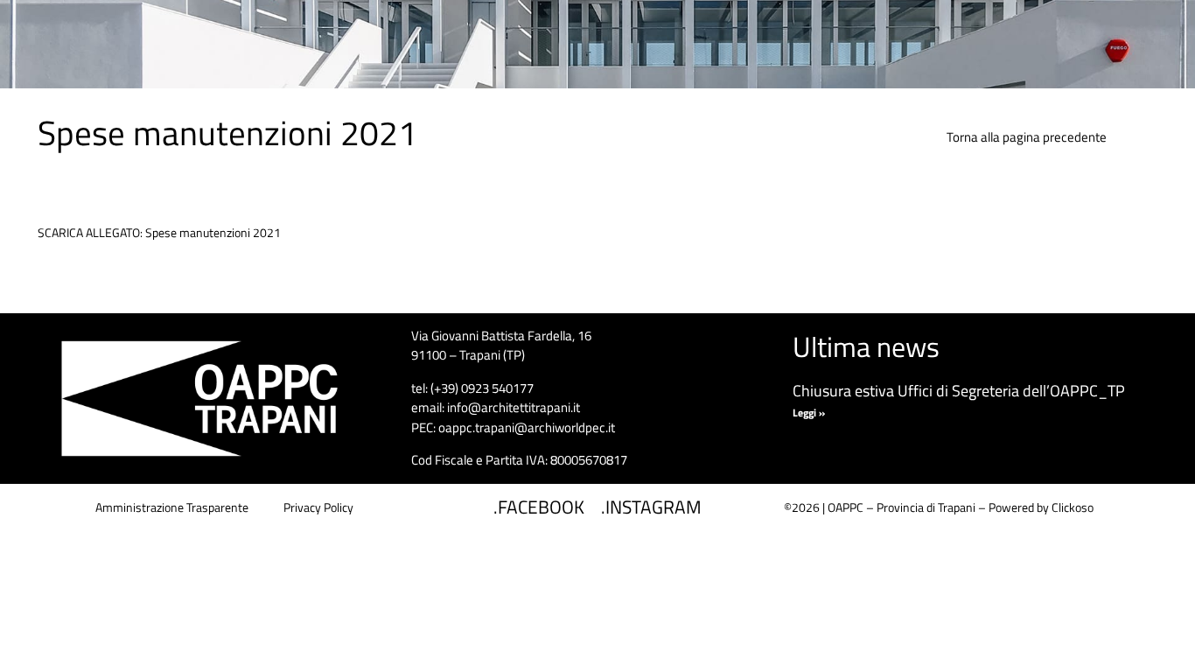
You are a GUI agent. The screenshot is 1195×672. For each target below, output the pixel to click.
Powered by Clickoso (1041, 507)
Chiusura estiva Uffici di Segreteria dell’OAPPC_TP (959, 390)
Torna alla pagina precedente (1027, 137)
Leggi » (809, 412)
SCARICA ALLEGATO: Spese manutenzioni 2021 (159, 232)
